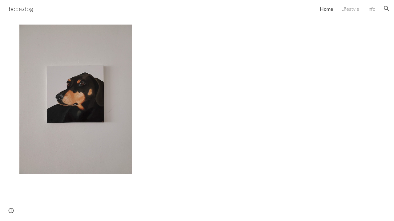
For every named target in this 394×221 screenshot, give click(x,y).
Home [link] (326, 9)
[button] (386, 8)
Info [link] (371, 9)
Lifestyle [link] (350, 9)
